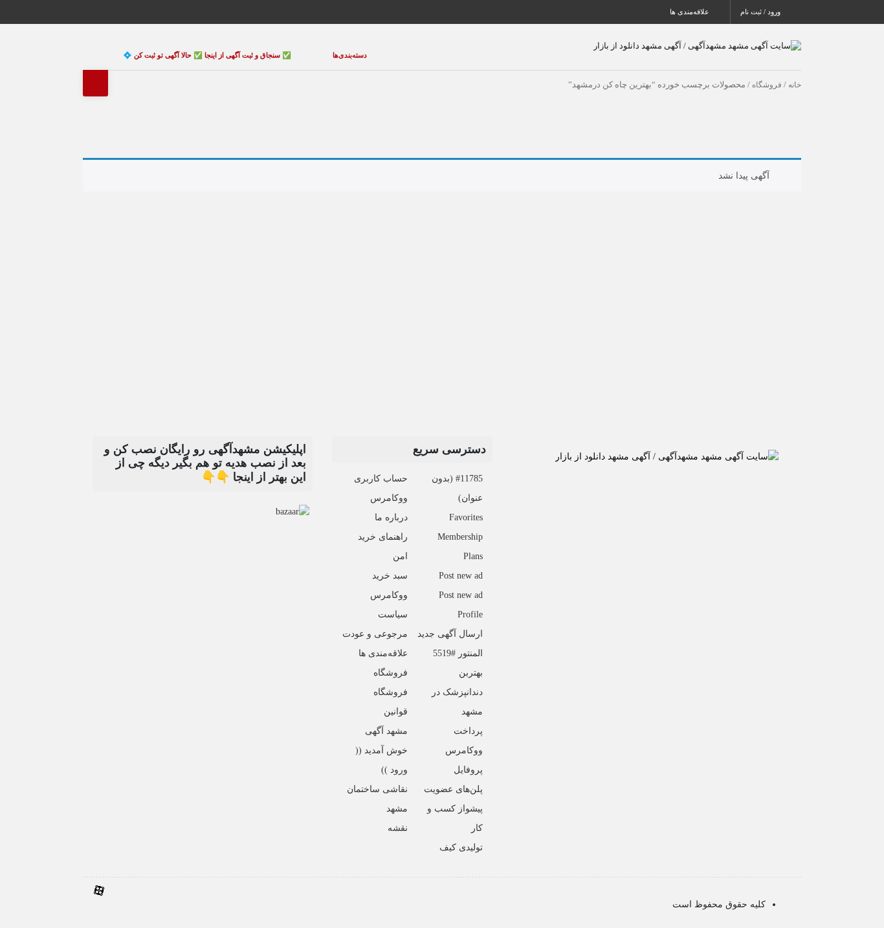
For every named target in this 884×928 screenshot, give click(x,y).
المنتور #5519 (458, 641)
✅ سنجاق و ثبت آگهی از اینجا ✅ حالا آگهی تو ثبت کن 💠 (195, 48)
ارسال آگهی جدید (450, 621)
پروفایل (468, 757)
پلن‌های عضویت (453, 777)
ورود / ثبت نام (761, 12)
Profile (470, 602)
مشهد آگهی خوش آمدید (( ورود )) (381, 738)
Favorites (466, 505)
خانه (794, 71)
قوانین (396, 699)
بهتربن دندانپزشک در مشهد (457, 680)
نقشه (398, 816)
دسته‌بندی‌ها (312, 48)
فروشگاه (767, 71)
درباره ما (391, 505)
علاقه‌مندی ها (690, 12)
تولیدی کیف (461, 835)
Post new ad (461, 563)
